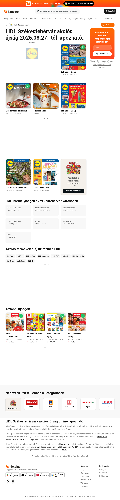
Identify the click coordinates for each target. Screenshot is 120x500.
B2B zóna (103, 476)
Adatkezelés (91, 497)
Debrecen (102, 436)
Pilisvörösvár (22, 439)
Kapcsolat (85, 473)
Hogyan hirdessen (103, 471)
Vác (42, 439)
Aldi (65, 447)
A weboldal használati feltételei (74, 497)
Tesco (43, 447)
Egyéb (90, 18)
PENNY (74, 447)
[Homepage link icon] (32, 456)
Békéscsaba (11, 439)
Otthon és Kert (46, 18)
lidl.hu (64, 449)
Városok (84, 483)
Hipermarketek (21, 18)
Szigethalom (34, 439)
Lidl (69, 447)
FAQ (82, 469)
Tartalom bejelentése (86, 478)
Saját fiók (111, 11)
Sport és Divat (60, 18)
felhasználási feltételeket (101, 63)
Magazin (98, 18)
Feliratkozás (109, 25)
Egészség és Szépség (77, 18)
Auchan (36, 447)
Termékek (108, 18)
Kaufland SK (57, 447)
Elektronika (34, 18)
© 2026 (31, 497)
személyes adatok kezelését (102, 65)
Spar (49, 447)
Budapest (49, 439)
